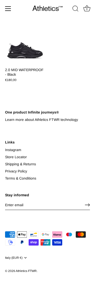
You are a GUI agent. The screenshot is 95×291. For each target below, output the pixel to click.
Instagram (13, 150)
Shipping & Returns (20, 164)
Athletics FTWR (26, 271)
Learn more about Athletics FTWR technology (41, 120)
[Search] (75, 9)
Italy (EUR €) (14, 258)
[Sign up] (87, 204)
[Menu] (8, 8)
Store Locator (16, 157)
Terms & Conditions (20, 178)
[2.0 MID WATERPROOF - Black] (25, 44)
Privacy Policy (16, 171)
